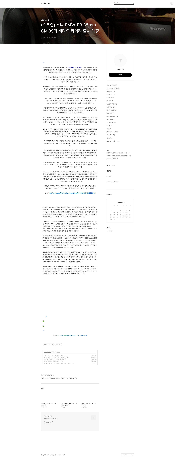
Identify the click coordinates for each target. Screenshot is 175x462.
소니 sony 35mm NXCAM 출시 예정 (53, 361)
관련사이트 (124, 454)
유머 (109, 128)
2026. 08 (120, 202)
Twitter (116, 182)
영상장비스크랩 (47, 352)
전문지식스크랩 (111, 107)
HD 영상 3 (110, 97)
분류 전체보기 (112, 85)
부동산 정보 (111, 135)
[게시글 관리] (52, 344)
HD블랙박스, (110, 153)
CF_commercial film (113, 88)
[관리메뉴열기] (171, 3)
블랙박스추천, (124, 153)
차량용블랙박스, (124, 155)
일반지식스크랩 (111, 110)
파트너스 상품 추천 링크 (113, 141)
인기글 (113, 165)
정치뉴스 (110, 138)
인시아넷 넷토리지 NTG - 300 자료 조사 (54, 359)
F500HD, (109, 158)
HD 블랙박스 (111, 122)
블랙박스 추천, (116, 153)
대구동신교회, (115, 158)
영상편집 (110, 101)
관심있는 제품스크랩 (113, 132)
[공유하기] (50, 344)
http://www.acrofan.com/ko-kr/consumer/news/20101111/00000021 (72, 193)
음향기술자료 (111, 119)
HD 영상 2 (111, 94)
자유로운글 (111, 91)
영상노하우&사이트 (113, 116)
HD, (128, 153)
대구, (130, 155)
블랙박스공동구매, (116, 155)
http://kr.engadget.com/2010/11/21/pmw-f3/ (72, 335)
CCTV (109, 125)
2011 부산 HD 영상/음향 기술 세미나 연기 (54, 355)
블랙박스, (109, 155)
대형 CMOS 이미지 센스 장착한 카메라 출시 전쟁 (56, 357)
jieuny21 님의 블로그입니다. (51, 418)
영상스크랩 (110, 113)
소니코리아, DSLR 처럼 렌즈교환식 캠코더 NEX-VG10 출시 (58, 363)
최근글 (108, 165)
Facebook (109, 182)
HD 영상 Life (45, 4)
